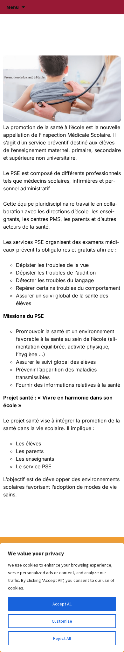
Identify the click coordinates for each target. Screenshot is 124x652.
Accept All (62, 604)
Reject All (62, 638)
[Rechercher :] (112, 7)
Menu (12, 7)
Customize (62, 621)
